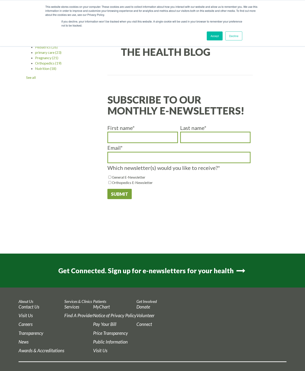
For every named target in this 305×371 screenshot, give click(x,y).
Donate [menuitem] (143, 306)
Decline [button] (233, 36)
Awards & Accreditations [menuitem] (41, 350)
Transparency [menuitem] (31, 333)
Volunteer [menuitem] (145, 315)
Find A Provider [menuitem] (78, 315)
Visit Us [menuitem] (26, 315)
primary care (48, 52)
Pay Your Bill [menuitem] (104, 324)
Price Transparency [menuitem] (110, 333)
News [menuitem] (24, 341)
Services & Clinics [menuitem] (78, 301)
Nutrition (45, 68)
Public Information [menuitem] (110, 341)
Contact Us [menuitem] (29, 306)
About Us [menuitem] (26, 301)
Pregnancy (46, 58)
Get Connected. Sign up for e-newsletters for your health (146, 271)
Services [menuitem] (71, 306)
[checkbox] (179, 180)
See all (31, 77)
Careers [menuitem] (26, 324)
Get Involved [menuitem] (146, 301)
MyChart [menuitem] (101, 306)
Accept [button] (215, 36)
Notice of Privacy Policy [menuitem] (114, 315)
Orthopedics (48, 63)
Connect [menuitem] (144, 324)
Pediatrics (46, 47)
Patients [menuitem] (99, 301)
